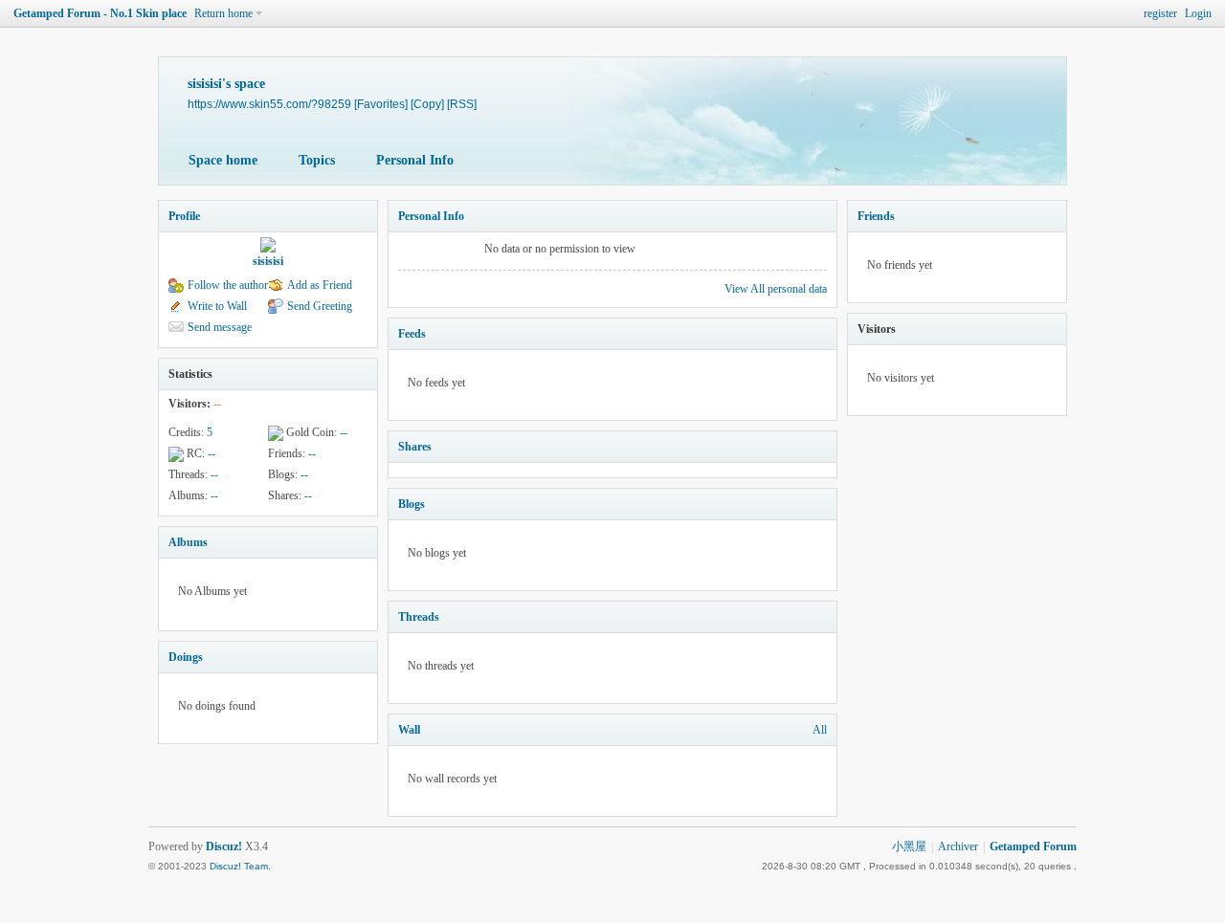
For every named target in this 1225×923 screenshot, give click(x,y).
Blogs (411, 504)
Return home (223, 13)
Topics (317, 160)
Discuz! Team (239, 866)
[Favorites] (381, 104)
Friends (876, 216)
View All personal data (775, 289)
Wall (409, 729)
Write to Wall (217, 306)
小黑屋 (909, 846)
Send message (220, 327)
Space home (223, 160)
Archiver (958, 846)
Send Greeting (319, 306)
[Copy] (427, 104)
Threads (418, 617)
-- (343, 432)
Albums (188, 542)
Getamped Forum (1033, 846)
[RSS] (462, 104)
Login (1198, 13)
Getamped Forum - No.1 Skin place (100, 13)
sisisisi (268, 261)
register (1160, 13)
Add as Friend (319, 285)
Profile (184, 216)
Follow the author (228, 285)
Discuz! (224, 846)
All (820, 729)
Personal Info (415, 160)
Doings (185, 657)
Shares (415, 446)
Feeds (412, 334)
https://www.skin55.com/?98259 (269, 104)
